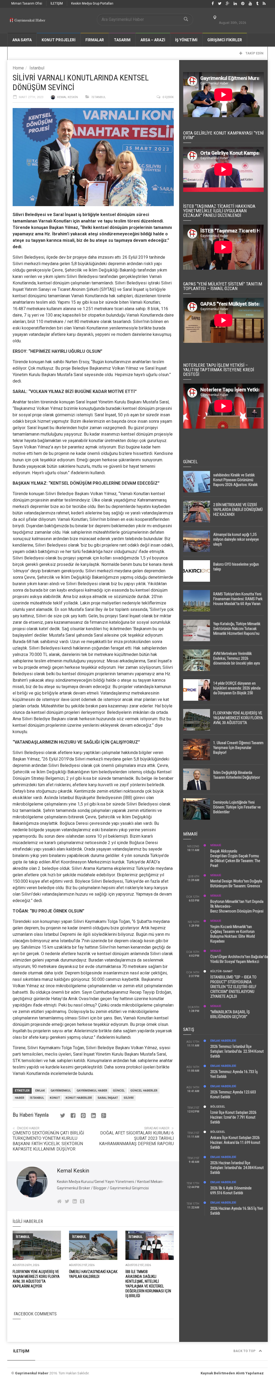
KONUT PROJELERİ (58, 40)
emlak (40, 1090)
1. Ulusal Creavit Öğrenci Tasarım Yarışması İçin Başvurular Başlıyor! (238, 747)
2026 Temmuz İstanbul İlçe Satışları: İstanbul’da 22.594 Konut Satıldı (237, 1051)
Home (18, 68)
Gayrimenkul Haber (32, 1373)
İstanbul (37, 68)
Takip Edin (254, 53)
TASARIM (122, 40)
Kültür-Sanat (221, 971)
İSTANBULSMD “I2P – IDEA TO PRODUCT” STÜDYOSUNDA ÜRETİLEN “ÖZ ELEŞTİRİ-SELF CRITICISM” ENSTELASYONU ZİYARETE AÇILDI (233, 987)
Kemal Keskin (67, 97)
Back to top (244, 1351)
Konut (55, 1098)
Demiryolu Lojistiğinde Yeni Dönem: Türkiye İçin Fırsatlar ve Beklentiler (237, 807)
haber (19, 1098)
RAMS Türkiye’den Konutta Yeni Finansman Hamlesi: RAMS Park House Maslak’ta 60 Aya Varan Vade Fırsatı (238, 601)
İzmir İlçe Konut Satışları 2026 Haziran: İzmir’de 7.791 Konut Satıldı (233, 1117)
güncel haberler (143, 1090)
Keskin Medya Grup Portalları (92, 3)
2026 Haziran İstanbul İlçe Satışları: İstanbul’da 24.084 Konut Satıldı (237, 1167)
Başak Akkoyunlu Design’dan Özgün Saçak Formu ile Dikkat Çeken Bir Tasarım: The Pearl (235, 858)
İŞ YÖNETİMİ (186, 40)
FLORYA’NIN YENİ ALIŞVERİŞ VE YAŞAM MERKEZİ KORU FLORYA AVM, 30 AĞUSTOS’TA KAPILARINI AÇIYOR (238, 720)
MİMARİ (215, 845)
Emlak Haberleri (223, 1040)
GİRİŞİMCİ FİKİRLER (224, 40)
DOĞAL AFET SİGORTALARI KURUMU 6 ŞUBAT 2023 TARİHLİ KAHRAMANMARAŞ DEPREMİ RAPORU (136, 1138)
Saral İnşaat (107, 1098)
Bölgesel (217, 1106)
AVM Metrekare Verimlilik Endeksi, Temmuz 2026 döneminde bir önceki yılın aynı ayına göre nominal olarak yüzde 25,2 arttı (238, 663)
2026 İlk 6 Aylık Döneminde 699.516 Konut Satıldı (231, 1190)
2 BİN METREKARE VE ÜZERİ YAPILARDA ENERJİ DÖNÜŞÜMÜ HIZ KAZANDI (238, 509)
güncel (119, 1090)
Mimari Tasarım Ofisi (26, 3)
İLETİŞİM (56, 3)
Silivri (128, 1098)
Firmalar (94, 40)
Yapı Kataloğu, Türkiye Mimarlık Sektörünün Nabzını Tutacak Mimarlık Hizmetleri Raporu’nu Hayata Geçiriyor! (236, 631)
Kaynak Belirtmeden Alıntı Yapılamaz (232, 1373)
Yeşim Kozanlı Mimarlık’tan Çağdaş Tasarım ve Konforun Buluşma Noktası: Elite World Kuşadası (232, 934)
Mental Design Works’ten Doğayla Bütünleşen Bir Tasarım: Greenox (236, 883)
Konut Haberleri (79, 1098)
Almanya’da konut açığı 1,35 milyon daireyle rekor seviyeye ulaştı (236, 539)
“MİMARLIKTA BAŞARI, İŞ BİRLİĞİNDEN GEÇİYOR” (230, 1014)
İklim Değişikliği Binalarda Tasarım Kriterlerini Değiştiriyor (236, 775)
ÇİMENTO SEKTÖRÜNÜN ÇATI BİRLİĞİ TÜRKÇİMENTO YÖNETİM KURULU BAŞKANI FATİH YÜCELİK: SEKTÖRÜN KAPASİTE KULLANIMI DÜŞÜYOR (48, 1141)
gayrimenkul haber (92, 1090)
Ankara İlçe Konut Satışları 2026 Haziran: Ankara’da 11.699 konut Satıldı (235, 1142)
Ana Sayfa (22, 40)
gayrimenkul (60, 1090)
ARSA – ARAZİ (152, 40)
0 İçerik (168, 97)
